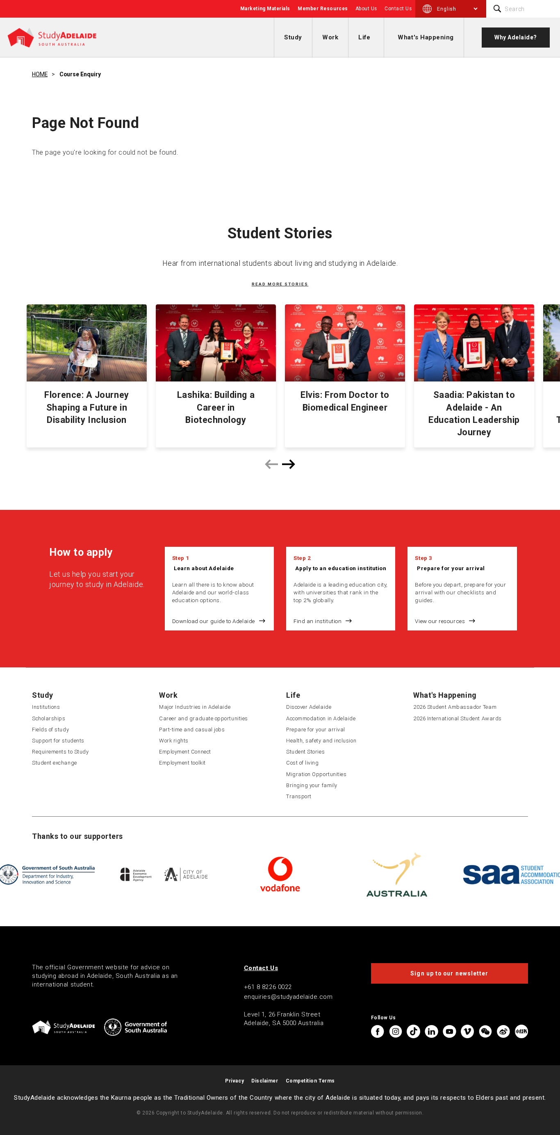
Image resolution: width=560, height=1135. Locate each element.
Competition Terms (310, 1081)
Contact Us (398, 8)
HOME (40, 74)
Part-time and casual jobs (192, 729)
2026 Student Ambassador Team (454, 707)
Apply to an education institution (340, 568)
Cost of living (302, 763)
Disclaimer (264, 1081)
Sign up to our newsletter (449, 973)
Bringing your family (311, 785)
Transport (299, 796)
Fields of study (50, 729)
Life (364, 37)
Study (293, 37)
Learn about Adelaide (204, 568)
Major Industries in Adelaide (194, 707)
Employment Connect (185, 752)
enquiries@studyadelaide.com (288, 996)
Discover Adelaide (308, 707)
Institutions (46, 707)
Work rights (174, 741)
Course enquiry (80, 74)
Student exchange (54, 763)
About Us (366, 8)
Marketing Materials (265, 8)
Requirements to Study (60, 752)
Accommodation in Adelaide (321, 718)
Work (330, 37)
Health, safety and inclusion (321, 741)
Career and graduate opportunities (203, 718)
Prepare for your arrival (451, 568)
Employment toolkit (182, 763)
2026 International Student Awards (457, 718)
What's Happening (426, 37)
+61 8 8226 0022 (268, 987)
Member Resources (323, 8)
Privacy (234, 1081)
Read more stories (280, 284)
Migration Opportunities (316, 774)
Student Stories (305, 752)
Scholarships (48, 718)
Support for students (58, 741)
